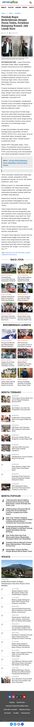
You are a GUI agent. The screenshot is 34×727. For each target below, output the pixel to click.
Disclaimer (7, 713)
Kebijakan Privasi (24, 709)
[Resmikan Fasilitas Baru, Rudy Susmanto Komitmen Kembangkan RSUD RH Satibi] (8, 312)
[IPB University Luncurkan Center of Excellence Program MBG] (25, 338)
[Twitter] (15, 724)
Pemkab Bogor (20, 252)
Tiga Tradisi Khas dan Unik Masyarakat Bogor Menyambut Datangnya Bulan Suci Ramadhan (18, 537)
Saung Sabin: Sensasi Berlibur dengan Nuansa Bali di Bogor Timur (19, 550)
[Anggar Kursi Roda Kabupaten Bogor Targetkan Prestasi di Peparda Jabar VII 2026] (8, 358)
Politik (11, 7)
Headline (18, 13)
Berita (3, 7)
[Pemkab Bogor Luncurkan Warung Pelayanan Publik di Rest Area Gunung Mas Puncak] (8, 273)
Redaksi (12, 702)
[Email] (18, 724)
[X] (20, 697)
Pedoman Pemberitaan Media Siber (17, 706)
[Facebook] (11, 724)
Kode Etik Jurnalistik (10, 709)
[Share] (22, 724)
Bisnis (24, 7)
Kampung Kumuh (10, 252)
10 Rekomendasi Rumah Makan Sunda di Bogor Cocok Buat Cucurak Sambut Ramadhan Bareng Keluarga (19, 529)
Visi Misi (16, 713)
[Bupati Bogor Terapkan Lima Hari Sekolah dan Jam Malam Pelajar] (25, 358)
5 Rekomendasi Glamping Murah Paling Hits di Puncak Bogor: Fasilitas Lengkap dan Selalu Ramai (18, 511)
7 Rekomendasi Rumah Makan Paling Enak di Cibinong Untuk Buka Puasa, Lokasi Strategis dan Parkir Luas (18, 502)
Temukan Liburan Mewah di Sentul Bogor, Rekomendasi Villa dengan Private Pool (19, 544)
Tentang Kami (25, 713)
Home (3, 13)
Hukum (18, 7)
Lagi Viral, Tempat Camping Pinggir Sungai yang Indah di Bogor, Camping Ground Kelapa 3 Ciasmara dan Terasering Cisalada (19, 520)
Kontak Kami (21, 702)
